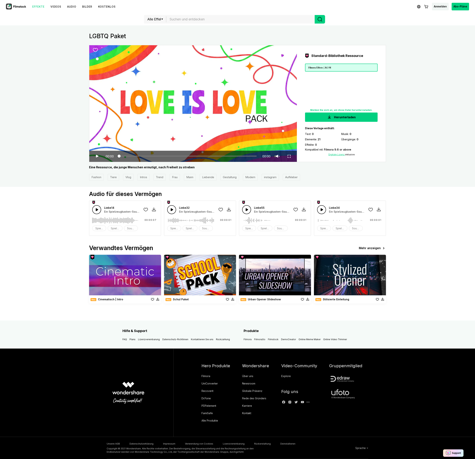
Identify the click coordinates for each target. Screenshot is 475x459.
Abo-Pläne (460, 6)
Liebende (208, 177)
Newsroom (248, 383)
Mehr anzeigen (370, 248)
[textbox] (240, 19)
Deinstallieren (287, 443)
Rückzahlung (223, 339)
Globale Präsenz (252, 390)
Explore (286, 376)
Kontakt (246, 413)
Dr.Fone (206, 398)
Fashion (96, 177)
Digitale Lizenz (336, 154)
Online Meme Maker (310, 339)
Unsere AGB (113, 443)
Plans (132, 339)
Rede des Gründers (254, 398)
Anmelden (440, 6)
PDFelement (209, 405)
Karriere (247, 405)
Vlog (128, 177)
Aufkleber (291, 177)
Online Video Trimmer (335, 339)
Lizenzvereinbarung (149, 339)
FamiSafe (207, 413)
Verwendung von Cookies (199, 443)
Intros (143, 177)
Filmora (248, 339)
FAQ (124, 339)
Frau (175, 177)
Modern (250, 177)
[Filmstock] (16, 7)
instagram (270, 177)
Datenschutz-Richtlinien (175, 339)
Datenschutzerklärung (141, 443)
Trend (159, 177)
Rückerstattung (262, 443)
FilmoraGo (259, 339)
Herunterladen (344, 117)
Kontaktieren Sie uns (202, 339)
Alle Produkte (210, 420)
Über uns (247, 376)
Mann (189, 177)
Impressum (169, 443)
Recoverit (207, 390)
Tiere (113, 177)
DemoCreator (288, 339)
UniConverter (210, 383)
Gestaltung (230, 177)
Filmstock (273, 339)
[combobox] (240, 19)
